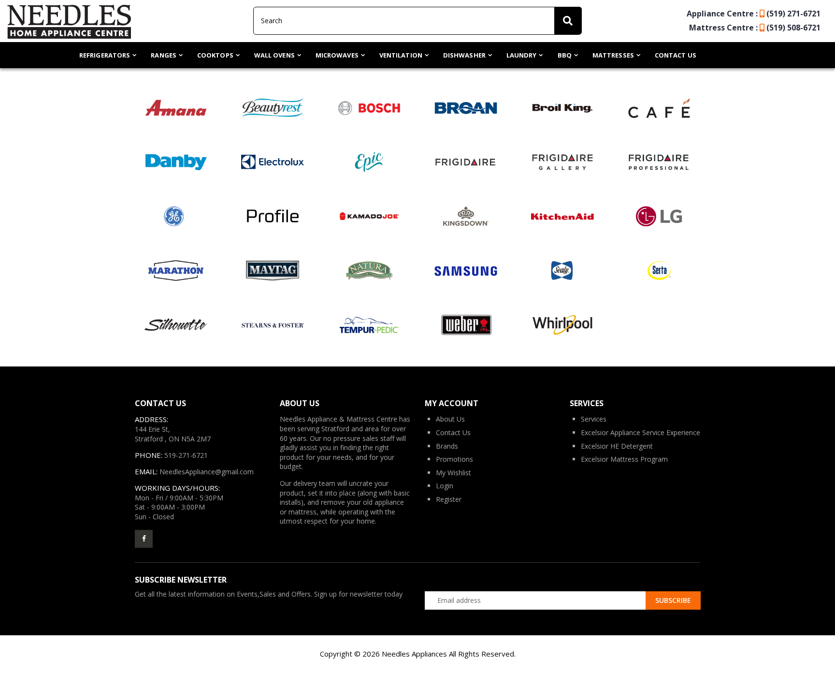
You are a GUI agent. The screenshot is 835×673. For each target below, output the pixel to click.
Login (444, 485)
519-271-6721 (186, 455)
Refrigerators (104, 55)
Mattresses (613, 55)
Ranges (163, 55)
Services (593, 419)
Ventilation (400, 55)
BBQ (565, 55)
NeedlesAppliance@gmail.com (206, 471)
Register (448, 499)
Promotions (454, 459)
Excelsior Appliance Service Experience (640, 432)
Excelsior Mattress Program (624, 459)
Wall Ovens (274, 55)
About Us (450, 419)
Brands (447, 446)
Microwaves (337, 55)
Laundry (521, 55)
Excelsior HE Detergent (617, 446)
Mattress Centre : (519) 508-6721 (755, 27)
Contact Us (675, 55)
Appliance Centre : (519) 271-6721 (754, 13)
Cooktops (215, 55)
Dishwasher (464, 55)
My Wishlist (453, 472)
